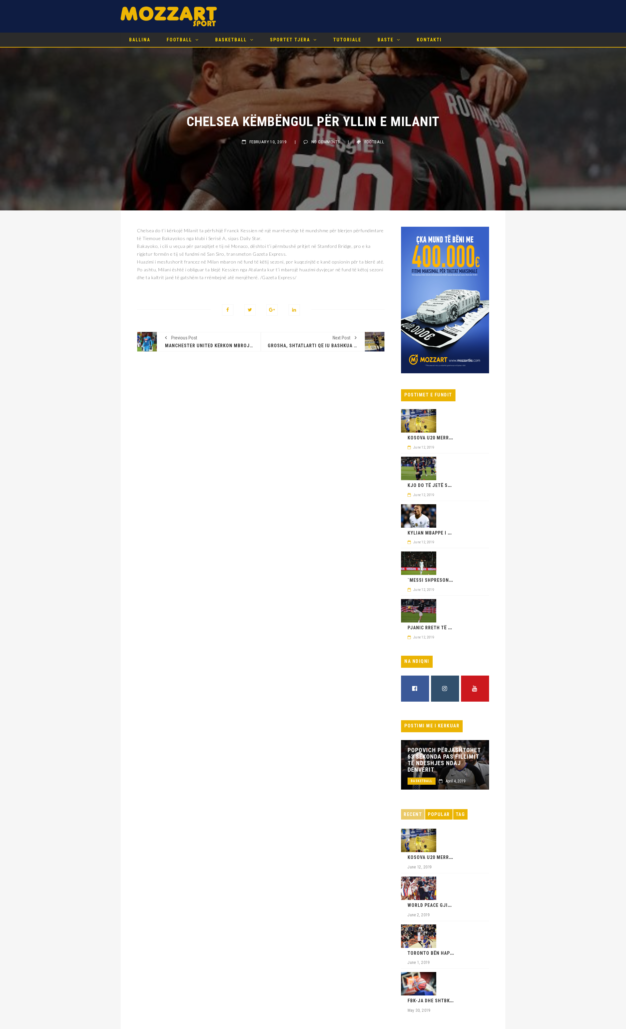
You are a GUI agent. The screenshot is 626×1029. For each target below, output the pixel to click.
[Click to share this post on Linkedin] (294, 310)
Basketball (231, 39)
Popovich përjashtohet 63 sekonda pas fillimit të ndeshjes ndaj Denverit (444, 760)
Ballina (139, 39)
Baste (386, 39)
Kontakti (429, 39)
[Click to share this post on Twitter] (250, 310)
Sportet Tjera (290, 39)
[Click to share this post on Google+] (272, 310)
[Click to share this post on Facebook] (227, 310)
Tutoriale (347, 39)
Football (179, 39)
